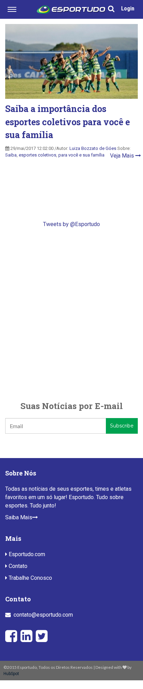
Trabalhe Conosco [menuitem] (29, 578)
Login (127, 8)
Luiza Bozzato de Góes (92, 148)
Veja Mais (122, 155)
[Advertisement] (71, 314)
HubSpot (11, 673)
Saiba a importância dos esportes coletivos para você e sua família (67, 122)
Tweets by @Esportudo (71, 224)
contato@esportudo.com (43, 614)
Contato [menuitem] (17, 566)
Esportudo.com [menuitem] (26, 554)
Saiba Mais (18, 517)
